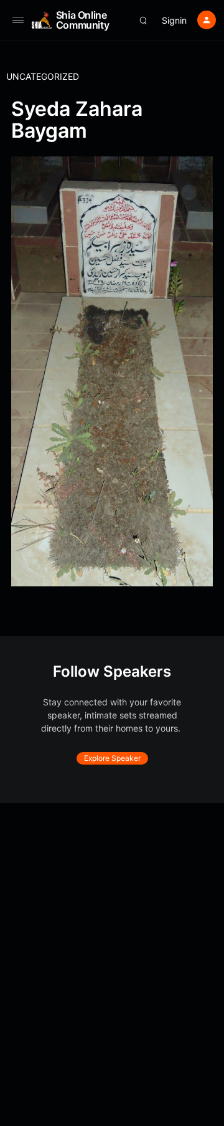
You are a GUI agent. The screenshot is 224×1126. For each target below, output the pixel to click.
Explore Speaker (112, 758)
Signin (174, 20)
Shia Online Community (83, 20)
